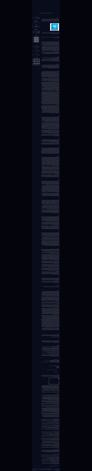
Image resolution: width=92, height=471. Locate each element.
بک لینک (36, 26)
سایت (56, 257)
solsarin (38, 32)
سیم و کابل (38, 17)
